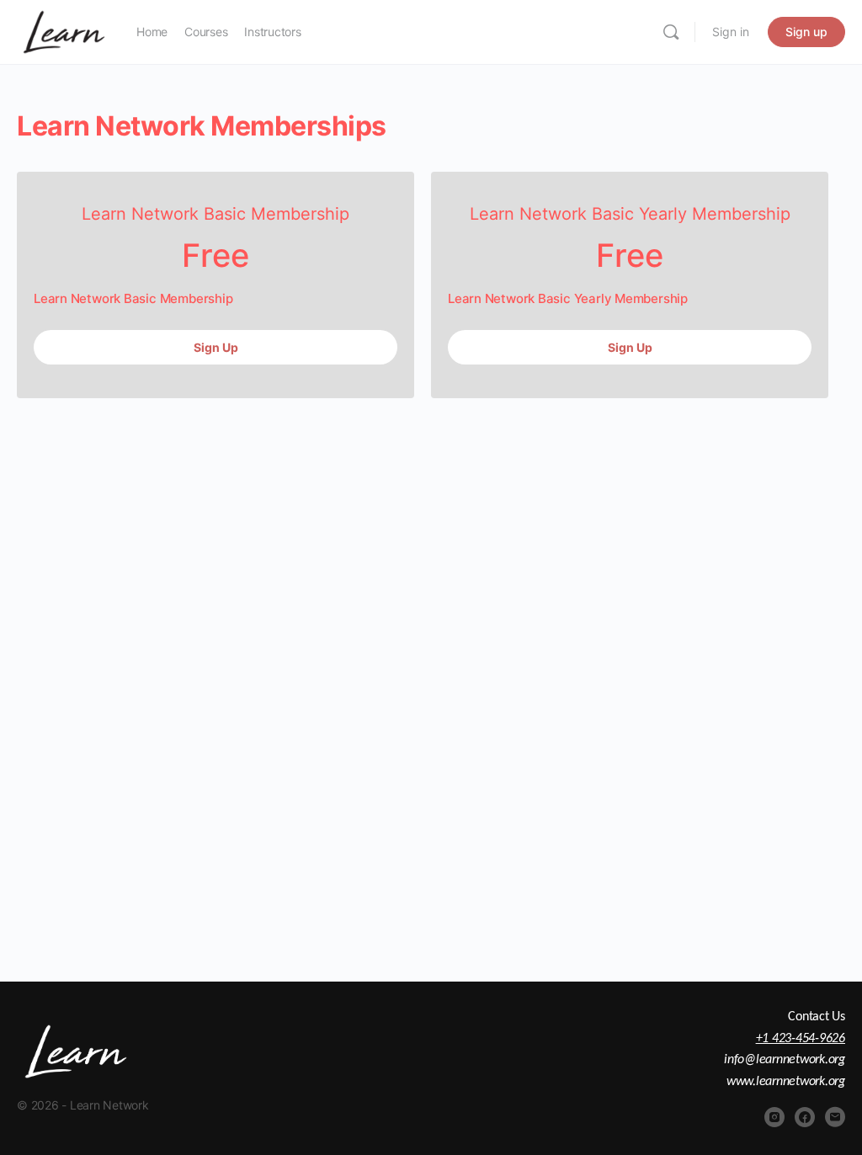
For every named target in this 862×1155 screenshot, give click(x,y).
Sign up (806, 31)
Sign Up (216, 347)
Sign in (730, 31)
